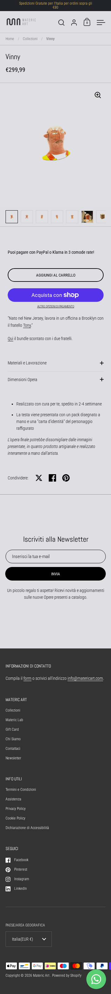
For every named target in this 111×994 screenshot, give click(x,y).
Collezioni (30, 39)
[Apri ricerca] (61, 22)
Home (10, 39)
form (27, 678)
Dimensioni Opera (22, 379)
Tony (27, 325)
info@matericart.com (85, 678)
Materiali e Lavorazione (27, 362)
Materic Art (41, 975)
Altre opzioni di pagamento (55, 306)
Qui (10, 338)
